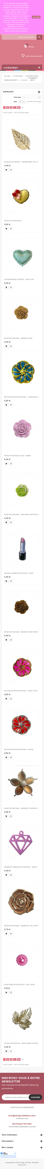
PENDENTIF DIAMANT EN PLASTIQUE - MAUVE (20, 867)
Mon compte (7, 1147)
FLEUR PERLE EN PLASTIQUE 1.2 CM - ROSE (19, 985)
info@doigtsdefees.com (22, 1115)
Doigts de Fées (25, 1162)
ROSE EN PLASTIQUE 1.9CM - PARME (17, 456)
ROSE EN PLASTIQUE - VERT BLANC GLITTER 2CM (22, 514)
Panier (29, 46)
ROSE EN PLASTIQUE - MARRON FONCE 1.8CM (21, 632)
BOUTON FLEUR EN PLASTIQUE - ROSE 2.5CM (20, 691)
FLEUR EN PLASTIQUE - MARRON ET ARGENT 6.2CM (22, 808)
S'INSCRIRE (35, 1097)
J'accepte (36, 17)
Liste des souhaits (31, 56)
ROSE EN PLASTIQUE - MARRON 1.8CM (18, 338)
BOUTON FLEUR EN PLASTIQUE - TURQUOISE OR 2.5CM (22, 397)
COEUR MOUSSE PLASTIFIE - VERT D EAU (19, 279)
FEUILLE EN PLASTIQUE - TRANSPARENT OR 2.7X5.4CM (22, 162)
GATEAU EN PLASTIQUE (12, 221)
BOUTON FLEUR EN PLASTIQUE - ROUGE (18, 749)
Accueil (7, 76)
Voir (15, 102)
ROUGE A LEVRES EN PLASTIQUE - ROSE (18, 573)
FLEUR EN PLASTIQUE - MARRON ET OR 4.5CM (21, 926)
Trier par (17, 97)
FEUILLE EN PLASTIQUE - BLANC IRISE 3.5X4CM (21, 1043)
